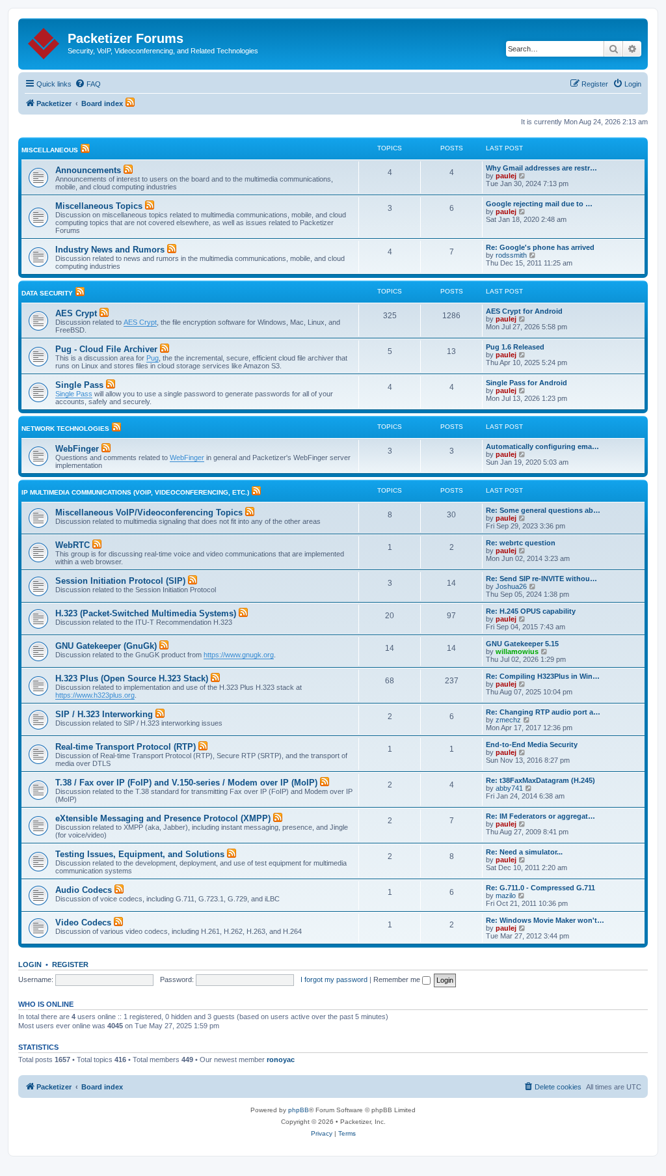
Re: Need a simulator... (524, 852)
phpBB (298, 1110)
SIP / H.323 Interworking (104, 714)
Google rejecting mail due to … (539, 204)
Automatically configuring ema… (542, 446)
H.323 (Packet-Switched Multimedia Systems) (145, 613)
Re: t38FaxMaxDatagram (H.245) (540, 780)
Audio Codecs (83, 890)
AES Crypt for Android (524, 311)
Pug (152, 358)
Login (30, 964)
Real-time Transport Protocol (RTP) (125, 747)
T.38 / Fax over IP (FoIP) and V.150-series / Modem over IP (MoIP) (186, 782)
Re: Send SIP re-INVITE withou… (541, 578)
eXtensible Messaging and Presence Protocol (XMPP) (163, 818)
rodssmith (511, 255)
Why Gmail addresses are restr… (541, 168)
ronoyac (281, 1059)
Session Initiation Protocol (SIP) (120, 581)
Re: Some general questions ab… (543, 510)
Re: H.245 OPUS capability (531, 611)
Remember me (397, 979)
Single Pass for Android (526, 383)
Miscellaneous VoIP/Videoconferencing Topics (149, 512)
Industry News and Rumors (110, 249)
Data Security (47, 293)
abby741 (509, 788)
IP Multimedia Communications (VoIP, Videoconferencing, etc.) (135, 492)
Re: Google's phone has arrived (540, 247)
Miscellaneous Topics (98, 206)
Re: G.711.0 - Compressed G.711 (540, 888)
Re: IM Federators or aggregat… (540, 816)
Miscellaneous (49, 150)
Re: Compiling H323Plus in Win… (543, 676)
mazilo (506, 895)
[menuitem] (88, 84)
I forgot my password (333, 979)
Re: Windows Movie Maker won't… (545, 920)
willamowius (517, 651)
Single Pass (79, 385)
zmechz (508, 720)
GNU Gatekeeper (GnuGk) (106, 646)
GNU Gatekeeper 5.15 (522, 644)
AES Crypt (76, 313)
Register (70, 964)
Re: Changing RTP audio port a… (543, 712)
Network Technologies (65, 428)
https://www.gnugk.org (239, 655)
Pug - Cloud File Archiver (106, 349)
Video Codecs (83, 922)
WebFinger (77, 449)
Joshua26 (511, 586)
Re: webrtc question (520, 543)
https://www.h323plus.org (95, 695)
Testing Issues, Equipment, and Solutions (139, 854)
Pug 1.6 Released (515, 347)
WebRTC (72, 545)
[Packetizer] (44, 41)
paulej (506, 176)
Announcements (88, 170)
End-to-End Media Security (532, 744)
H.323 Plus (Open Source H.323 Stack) (131, 678)
